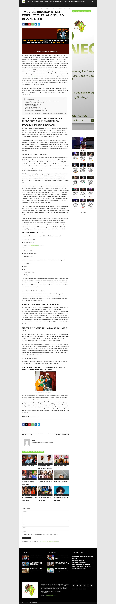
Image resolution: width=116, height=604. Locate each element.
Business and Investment (56, 1)
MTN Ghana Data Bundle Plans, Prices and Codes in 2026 (32, 433)
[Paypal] (84, 585)
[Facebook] (23, 24)
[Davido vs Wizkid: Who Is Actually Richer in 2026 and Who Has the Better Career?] (45, 460)
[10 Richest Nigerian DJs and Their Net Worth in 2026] (61, 460)
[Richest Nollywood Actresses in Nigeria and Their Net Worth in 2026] (29, 491)
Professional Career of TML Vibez (33, 104)
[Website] (80, 589)
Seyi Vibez (34, 76)
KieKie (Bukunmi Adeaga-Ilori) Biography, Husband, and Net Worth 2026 (61, 499)
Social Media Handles (32, 112)
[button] (92, 1)
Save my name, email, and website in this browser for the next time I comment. (41, 534)
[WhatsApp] (32, 24)
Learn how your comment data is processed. (49, 541)
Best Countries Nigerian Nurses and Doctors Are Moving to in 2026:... (36, 563)
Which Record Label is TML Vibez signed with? (36, 108)
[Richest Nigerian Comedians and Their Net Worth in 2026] (45, 475)
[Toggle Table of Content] (64, 99)
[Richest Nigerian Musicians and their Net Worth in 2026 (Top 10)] (50, 557)
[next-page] (25, 503)
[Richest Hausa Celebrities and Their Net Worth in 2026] (29, 460)
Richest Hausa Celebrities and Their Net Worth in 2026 (37, 556)
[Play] (45, 41)
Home (29, 1)
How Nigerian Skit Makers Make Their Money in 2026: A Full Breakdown (44, 499)
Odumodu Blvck (35, 245)
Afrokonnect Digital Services (40, 1)
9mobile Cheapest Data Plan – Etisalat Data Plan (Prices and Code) (61, 570)
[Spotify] (91, 585)
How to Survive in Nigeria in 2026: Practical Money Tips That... (37, 570)
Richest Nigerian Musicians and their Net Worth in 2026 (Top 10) (61, 557)
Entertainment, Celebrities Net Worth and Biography (55, 5)
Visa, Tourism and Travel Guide (31, 5)
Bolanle (24, 21)
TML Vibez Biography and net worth (32, 416)
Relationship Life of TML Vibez (33, 107)
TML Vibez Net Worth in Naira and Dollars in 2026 (35, 110)
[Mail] (80, 585)
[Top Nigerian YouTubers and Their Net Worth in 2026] (61, 475)
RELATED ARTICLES (27, 451)
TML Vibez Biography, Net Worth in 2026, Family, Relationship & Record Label (42, 101)
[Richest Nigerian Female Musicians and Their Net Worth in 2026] (29, 475)
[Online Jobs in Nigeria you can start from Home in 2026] (50, 564)
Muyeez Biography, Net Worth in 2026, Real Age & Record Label (58, 433)
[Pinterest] (29, 24)
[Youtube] (84, 589)
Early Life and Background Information (35, 102)
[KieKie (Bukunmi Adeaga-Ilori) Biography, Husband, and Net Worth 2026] (61, 491)
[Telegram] (39, 24)
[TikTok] (73, 589)
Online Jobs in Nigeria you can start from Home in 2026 (62, 563)
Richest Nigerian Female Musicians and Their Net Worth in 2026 (28, 483)
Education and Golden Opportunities (75, 1)
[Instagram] (77, 585)
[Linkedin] (36, 24)
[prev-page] (23, 503)
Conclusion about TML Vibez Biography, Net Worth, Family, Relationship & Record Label (46, 113)
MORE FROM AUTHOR (38, 451)
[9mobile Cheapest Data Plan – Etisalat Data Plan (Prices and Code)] (50, 570)
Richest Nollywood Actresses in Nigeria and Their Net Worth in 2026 (29, 499)
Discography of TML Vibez (32, 105)
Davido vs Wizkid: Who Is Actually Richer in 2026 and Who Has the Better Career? (45, 467)
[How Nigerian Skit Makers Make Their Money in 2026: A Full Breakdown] (45, 491)
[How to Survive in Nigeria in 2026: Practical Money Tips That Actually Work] (25, 570)
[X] (26, 24)
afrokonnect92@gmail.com (51, 595)
